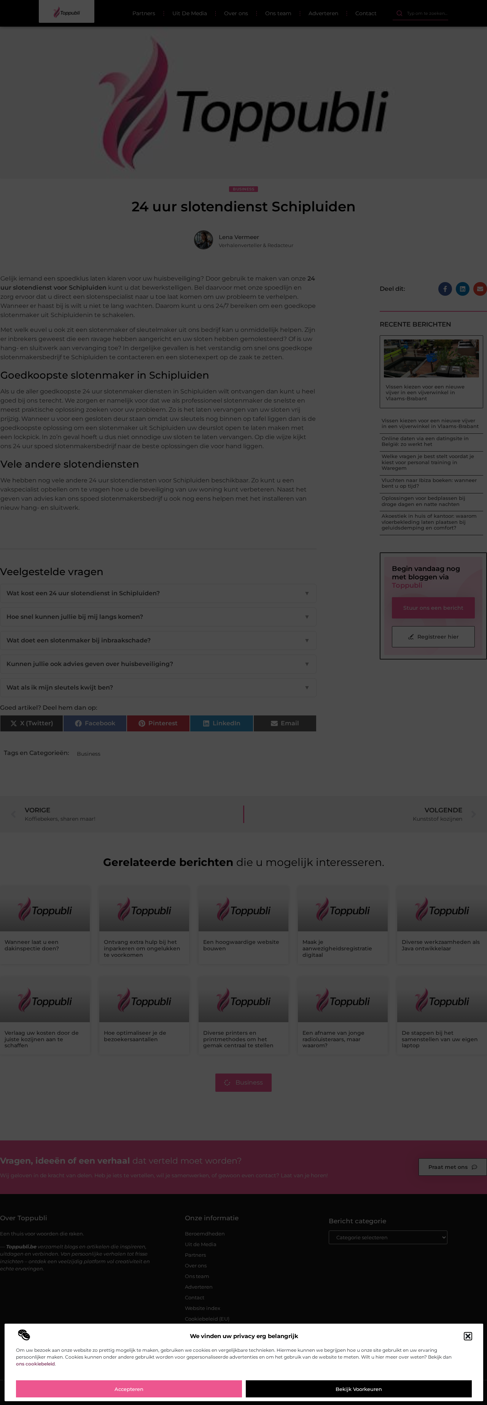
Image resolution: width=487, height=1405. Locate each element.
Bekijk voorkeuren (359, 1389)
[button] (468, 1336)
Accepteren (129, 1389)
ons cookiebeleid (35, 1364)
